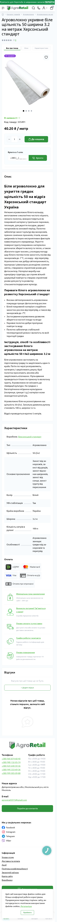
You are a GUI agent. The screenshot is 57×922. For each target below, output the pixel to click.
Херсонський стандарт (29, 436)
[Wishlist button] (46, 57)
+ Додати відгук (27, 688)
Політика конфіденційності (15, 869)
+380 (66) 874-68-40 (11, 759)
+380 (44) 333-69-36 (11, 769)
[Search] (33, 8)
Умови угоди (8, 857)
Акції (4, 865)
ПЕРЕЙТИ (50, 2)
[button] (23, 111)
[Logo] (17, 8)
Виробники (7, 880)
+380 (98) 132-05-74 (11, 762)
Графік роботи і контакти (28, 638)
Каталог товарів (13, 14)
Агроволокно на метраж (47, 14)
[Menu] (3, 8)
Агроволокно (28, 14)
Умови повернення (25, 652)
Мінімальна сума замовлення (30, 594)
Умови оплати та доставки (29, 623)
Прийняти (27, 912)
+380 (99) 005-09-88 (11, 773)
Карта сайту (7, 876)
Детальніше (26, 906)
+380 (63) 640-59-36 (11, 766)
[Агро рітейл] (27, 745)
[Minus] (9, 139)
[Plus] (19, 139)
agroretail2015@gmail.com (14, 800)
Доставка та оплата (11, 861)
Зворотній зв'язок (10, 872)
